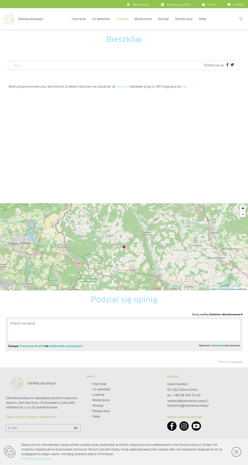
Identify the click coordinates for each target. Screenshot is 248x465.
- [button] (243, 214)
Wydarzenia (143, 19)
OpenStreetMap (227, 288)
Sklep (203, 19)
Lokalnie (122, 19)
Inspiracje (79, 19)
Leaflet (213, 288)
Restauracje (184, 19)
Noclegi (163, 19)
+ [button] (243, 208)
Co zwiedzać (101, 19)
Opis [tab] (18, 65)
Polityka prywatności (36, 459)
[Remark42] (124, 337)
